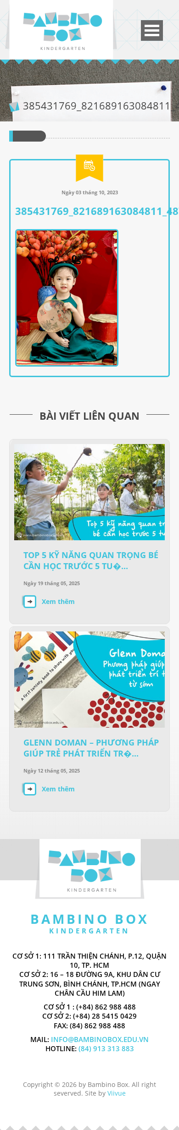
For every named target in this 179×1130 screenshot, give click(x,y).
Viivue (116, 1093)
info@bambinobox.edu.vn (100, 1039)
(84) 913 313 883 (105, 1048)
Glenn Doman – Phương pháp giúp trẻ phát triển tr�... (91, 748)
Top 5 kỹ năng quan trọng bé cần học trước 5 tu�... (90, 560)
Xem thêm (58, 601)
